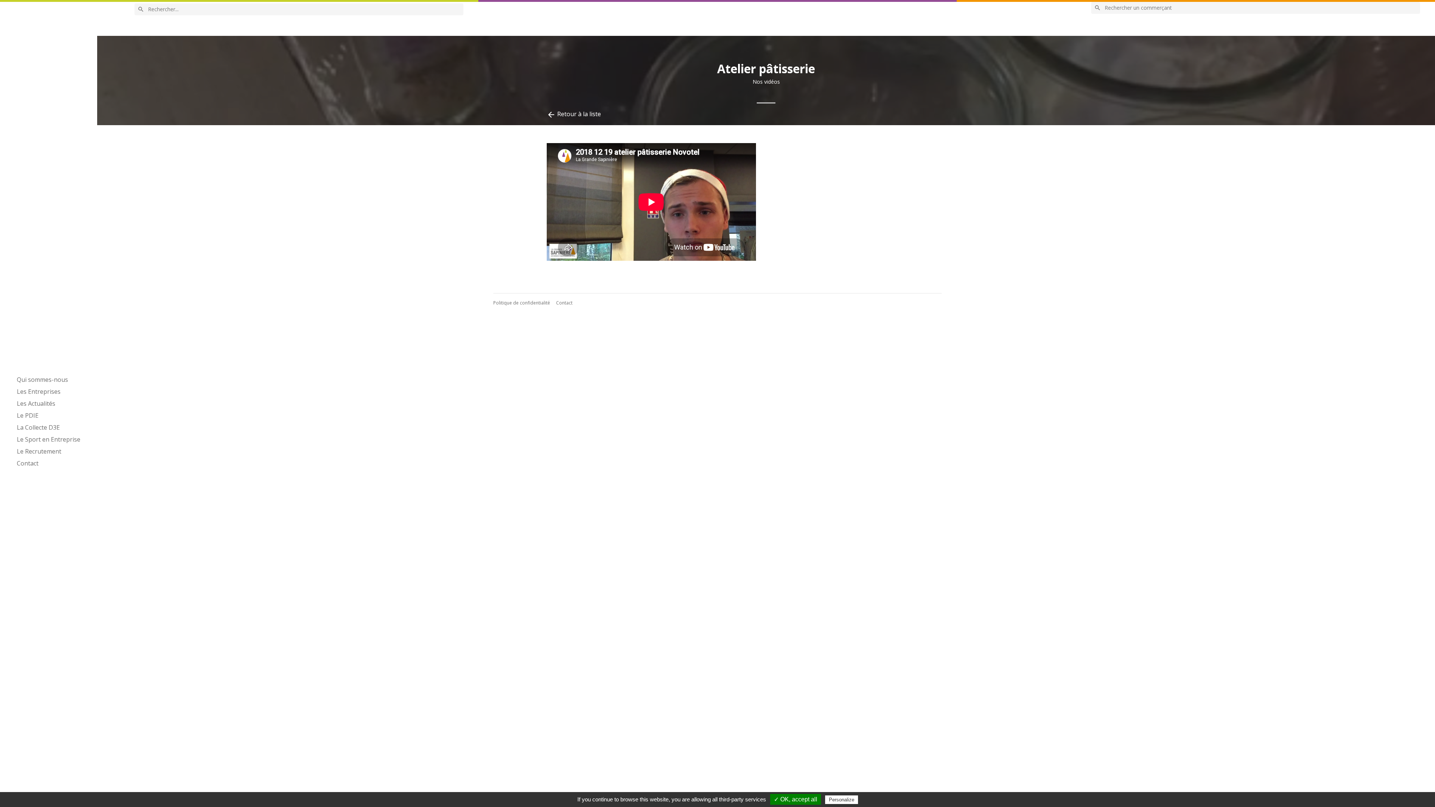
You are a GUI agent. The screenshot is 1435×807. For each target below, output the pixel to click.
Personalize (841, 800)
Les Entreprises (39, 391)
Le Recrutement (39, 451)
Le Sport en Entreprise (48, 439)
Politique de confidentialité (521, 303)
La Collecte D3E (38, 427)
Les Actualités (36, 403)
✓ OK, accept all (795, 799)
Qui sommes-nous (42, 379)
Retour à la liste (574, 114)
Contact (27, 463)
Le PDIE (27, 415)
